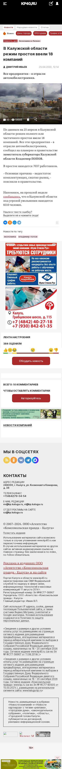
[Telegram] (19, 222)
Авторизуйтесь (31, 398)
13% (56, 350)
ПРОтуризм (40, 33)
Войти (57, 3)
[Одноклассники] (10, 222)
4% (14, 350)
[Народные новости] (51, 3)
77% (33, 350)
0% (5, 350)
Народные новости (27, 27)
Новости (8, 27)
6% (10, 350)
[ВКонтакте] (5, 222)
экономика (10, 236)
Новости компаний (17, 425)
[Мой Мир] (15, 222)
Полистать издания (14, 533)
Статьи (44, 27)
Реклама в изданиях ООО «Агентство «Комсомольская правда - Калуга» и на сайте (25, 568)
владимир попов (28, 236)
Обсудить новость (31, 361)
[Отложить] (28, 119)
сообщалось (11, 197)
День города (23, 33)
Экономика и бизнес (29, 41)
